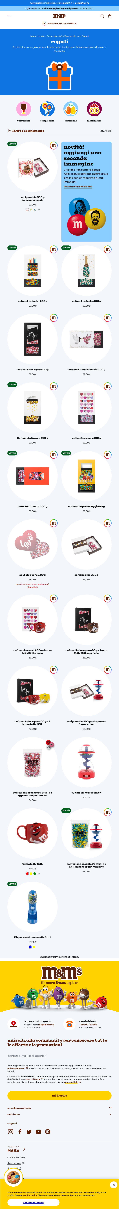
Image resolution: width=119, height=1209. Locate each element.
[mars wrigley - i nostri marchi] (16, 1149)
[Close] (113, 1184)
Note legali (12, 1168)
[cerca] (102, 16)
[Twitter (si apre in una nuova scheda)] (29, 1131)
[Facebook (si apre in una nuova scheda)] (19, 1131)
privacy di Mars (15, 1068)
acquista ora (82, 3)
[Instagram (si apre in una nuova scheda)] (10, 1131)
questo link (71, 1082)
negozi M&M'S (46, 1024)
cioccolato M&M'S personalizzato (64, 36)
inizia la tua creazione (78, 186)
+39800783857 (88, 1024)
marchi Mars (33, 1079)
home (33, 36)
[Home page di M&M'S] (59, 16)
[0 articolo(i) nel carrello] (110, 16)
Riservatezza (14, 1163)
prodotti (42, 36)
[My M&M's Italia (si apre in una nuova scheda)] (47, 1131)
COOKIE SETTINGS (16, 1157)
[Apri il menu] (9, 16)
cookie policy (30, 1195)
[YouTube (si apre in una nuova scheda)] (38, 1131)
